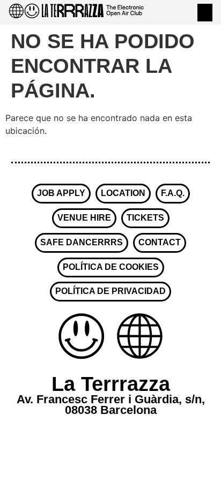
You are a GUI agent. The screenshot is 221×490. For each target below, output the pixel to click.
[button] (204, 12)
